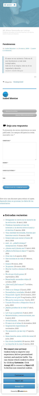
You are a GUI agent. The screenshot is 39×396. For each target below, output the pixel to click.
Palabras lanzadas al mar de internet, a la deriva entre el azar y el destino (20, 227)
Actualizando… (12, 320)
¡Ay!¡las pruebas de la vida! (16, 308)
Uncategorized (18, 82)
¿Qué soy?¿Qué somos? (15, 284)
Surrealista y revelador (15, 292)
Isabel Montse (10, 48)
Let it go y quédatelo (14, 313)
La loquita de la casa (14, 344)
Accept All (19, 386)
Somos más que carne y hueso (18, 238)
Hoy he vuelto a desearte (16, 269)
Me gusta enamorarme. (15, 300)
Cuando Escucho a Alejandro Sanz (20, 302)
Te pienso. (10, 266)
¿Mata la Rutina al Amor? (16, 251)
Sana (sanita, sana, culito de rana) (20, 336)
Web (4, 178)
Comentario (7, 140)
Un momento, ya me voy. (16, 331)
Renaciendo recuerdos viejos (17, 279)
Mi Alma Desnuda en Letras (16, 30)
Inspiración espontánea (16, 326)
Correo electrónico (9, 170)
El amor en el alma (13, 323)
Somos (8, 264)
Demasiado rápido (13, 295)
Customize (19, 375)
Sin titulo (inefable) (14, 341)
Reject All (19, 381)
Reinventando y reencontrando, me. (20, 315)
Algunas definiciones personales (24, 115)
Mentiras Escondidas (11, 111)
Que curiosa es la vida (15, 258)
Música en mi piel (13, 297)
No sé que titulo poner (15, 274)
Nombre (5, 163)
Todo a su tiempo (13, 290)
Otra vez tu (10, 256)
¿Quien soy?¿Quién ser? (15, 248)
